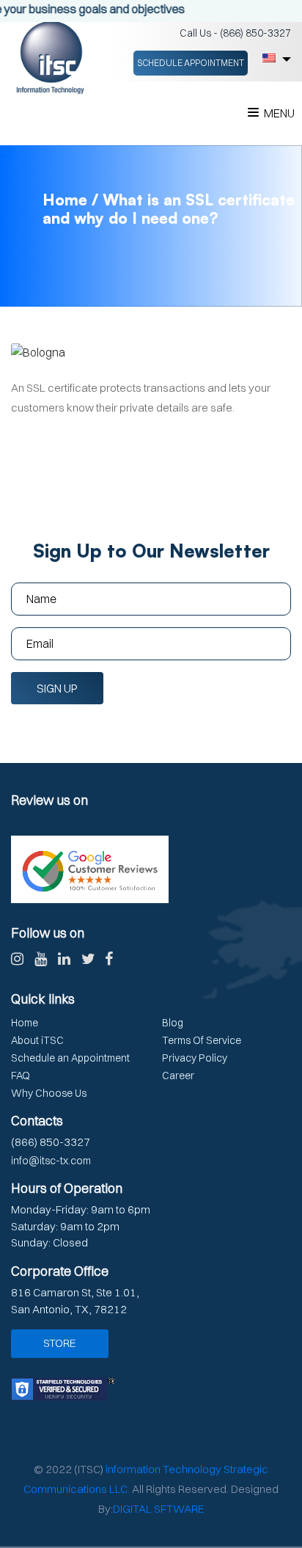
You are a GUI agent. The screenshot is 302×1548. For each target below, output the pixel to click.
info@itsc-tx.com (51, 1160)
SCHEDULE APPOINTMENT (190, 62)
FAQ (20, 1075)
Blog (172, 1022)
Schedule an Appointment (70, 1058)
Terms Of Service (201, 1040)
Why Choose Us (48, 1093)
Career (178, 1075)
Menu (279, 113)
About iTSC (37, 1040)
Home (24, 1022)
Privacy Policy (194, 1058)
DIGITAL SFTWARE (159, 1509)
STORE (59, 1343)
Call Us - (235, 33)
